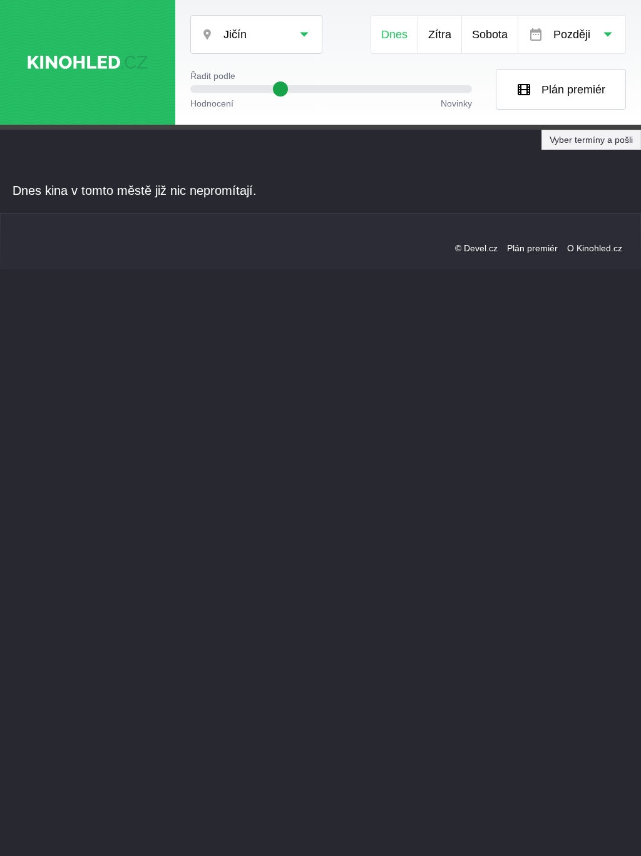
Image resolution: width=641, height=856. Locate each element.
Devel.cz (481, 248)
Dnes (394, 34)
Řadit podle (212, 76)
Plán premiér (573, 89)
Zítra (439, 34)
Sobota (490, 34)
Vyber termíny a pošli (591, 140)
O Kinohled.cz (594, 248)
